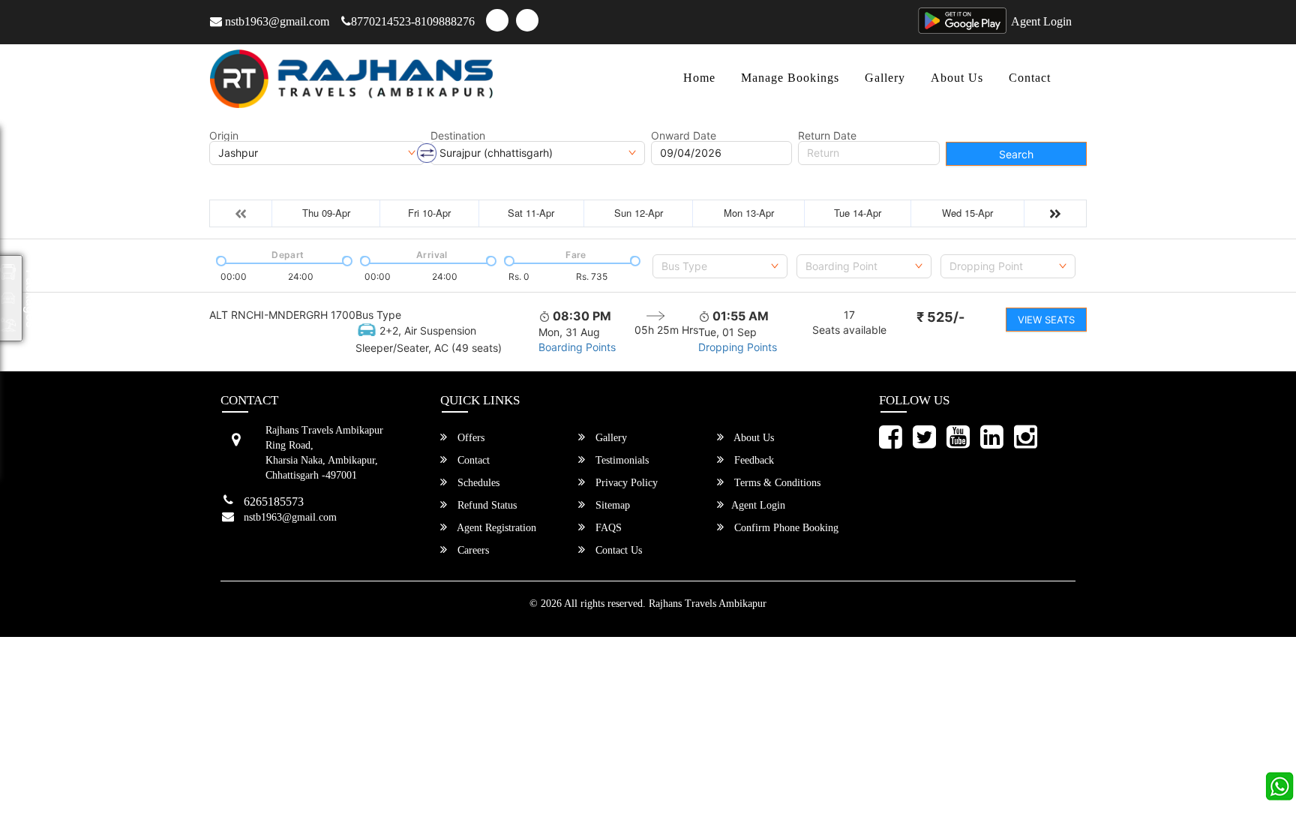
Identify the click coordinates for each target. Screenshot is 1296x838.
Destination (457, 136)
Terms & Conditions (775, 482)
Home (699, 77)
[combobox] (720, 266)
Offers (469, 437)
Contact (1030, 77)
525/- (940, 317)
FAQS (607, 527)
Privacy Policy (625, 482)
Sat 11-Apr (531, 213)
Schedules (477, 482)
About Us (957, 77)
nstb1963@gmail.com (275, 21)
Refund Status (485, 505)
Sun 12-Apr (638, 213)
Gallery (885, 77)
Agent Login (1041, 21)
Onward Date (683, 136)
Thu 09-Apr (326, 213)
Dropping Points (737, 347)
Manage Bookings (790, 77)
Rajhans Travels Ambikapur (707, 603)
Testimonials (620, 460)
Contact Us (617, 550)
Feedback (752, 460)
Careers (471, 550)
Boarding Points (577, 347)
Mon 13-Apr (749, 213)
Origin (223, 136)
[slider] (220, 259)
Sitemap (611, 505)
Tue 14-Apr (857, 213)
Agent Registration (495, 527)
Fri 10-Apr (429, 213)
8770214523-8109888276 (413, 21)
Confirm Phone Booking (784, 527)
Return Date (827, 136)
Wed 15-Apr (967, 213)
